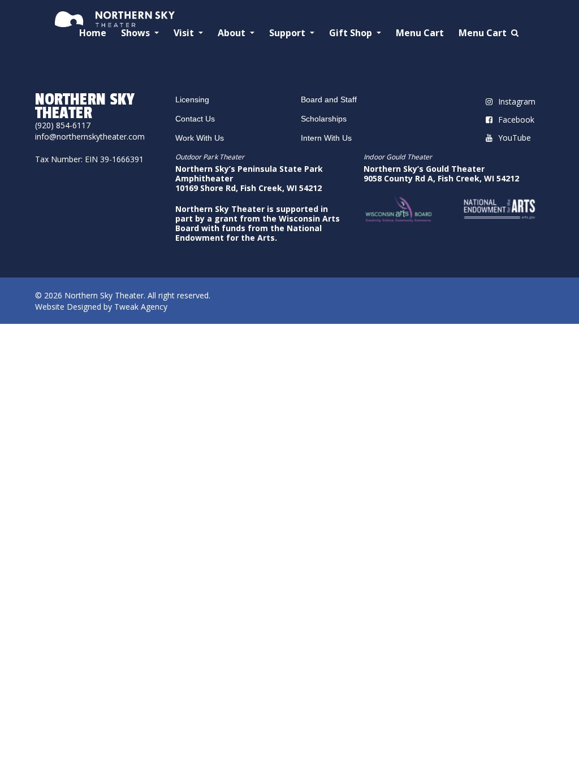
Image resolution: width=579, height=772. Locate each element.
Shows (136, 33)
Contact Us (195, 118)
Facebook (516, 119)
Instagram (516, 101)
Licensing (192, 99)
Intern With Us (326, 137)
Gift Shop (351, 33)
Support (288, 33)
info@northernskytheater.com (90, 136)
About (233, 33)
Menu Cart (420, 33)
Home (92, 33)
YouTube (514, 137)
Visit (185, 33)
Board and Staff (329, 99)
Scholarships (324, 118)
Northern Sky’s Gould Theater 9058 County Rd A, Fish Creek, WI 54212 (441, 173)
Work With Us (199, 137)
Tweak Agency (140, 306)
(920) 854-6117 (62, 125)
